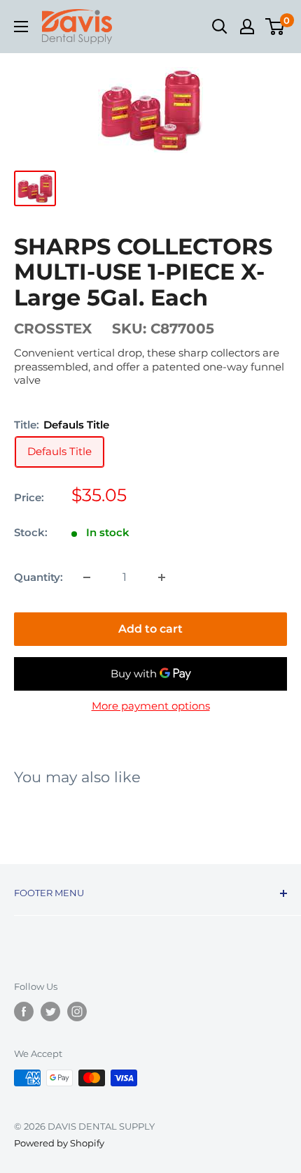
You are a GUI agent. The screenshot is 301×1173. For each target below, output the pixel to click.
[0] (275, 26)
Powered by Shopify (59, 1143)
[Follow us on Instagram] (77, 1011)
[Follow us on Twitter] (50, 1011)
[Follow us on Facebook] (24, 1011)
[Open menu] (21, 26)
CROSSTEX (53, 328)
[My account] (247, 26)
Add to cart (150, 628)
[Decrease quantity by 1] (87, 577)
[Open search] (219, 26)
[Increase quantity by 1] (161, 577)
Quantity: (38, 577)
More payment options (151, 705)
